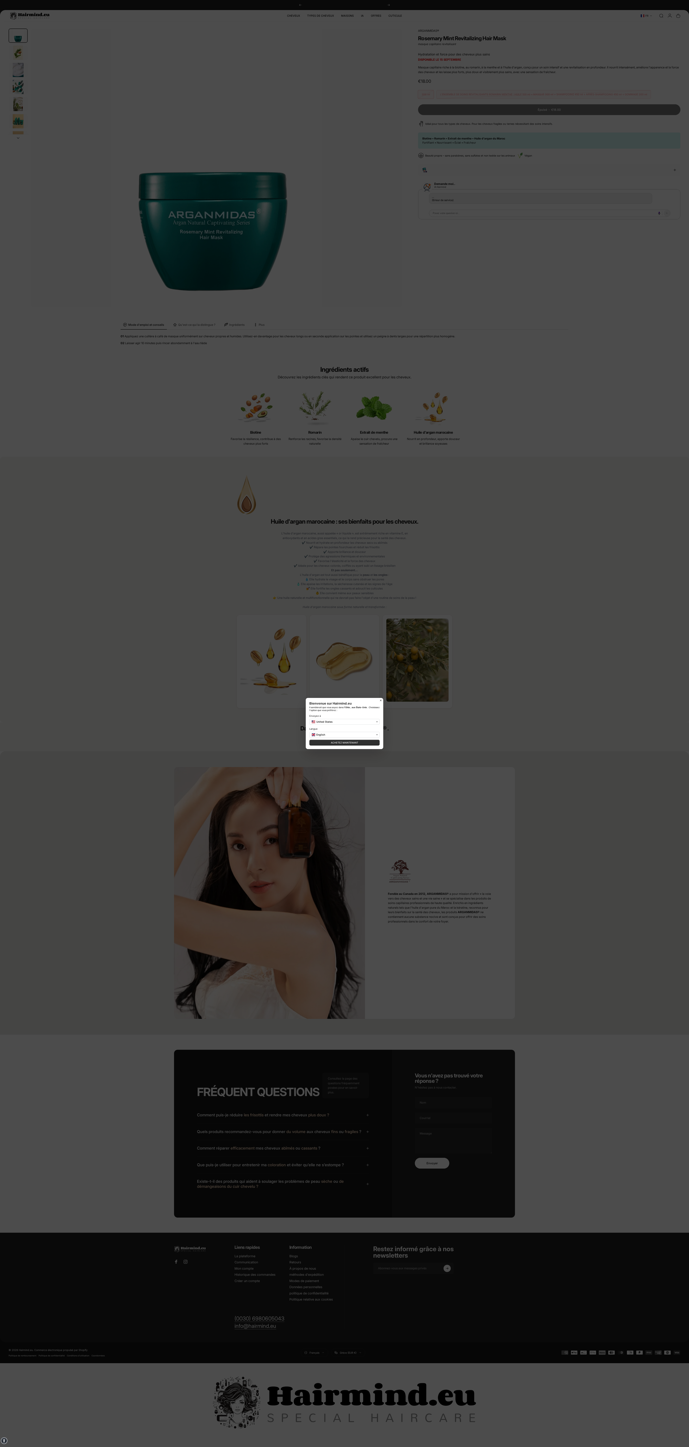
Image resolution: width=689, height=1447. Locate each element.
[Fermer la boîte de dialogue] (381, 700)
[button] (344, 722)
